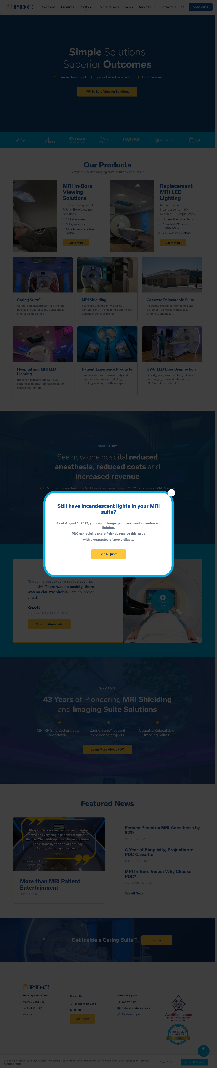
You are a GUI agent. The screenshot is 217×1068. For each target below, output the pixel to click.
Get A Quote (108, 554)
